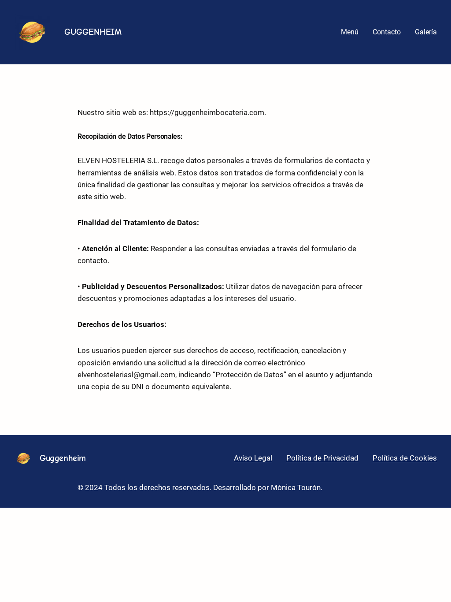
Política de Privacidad (322, 457)
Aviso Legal (253, 457)
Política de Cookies (405, 457)
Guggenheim (63, 458)
